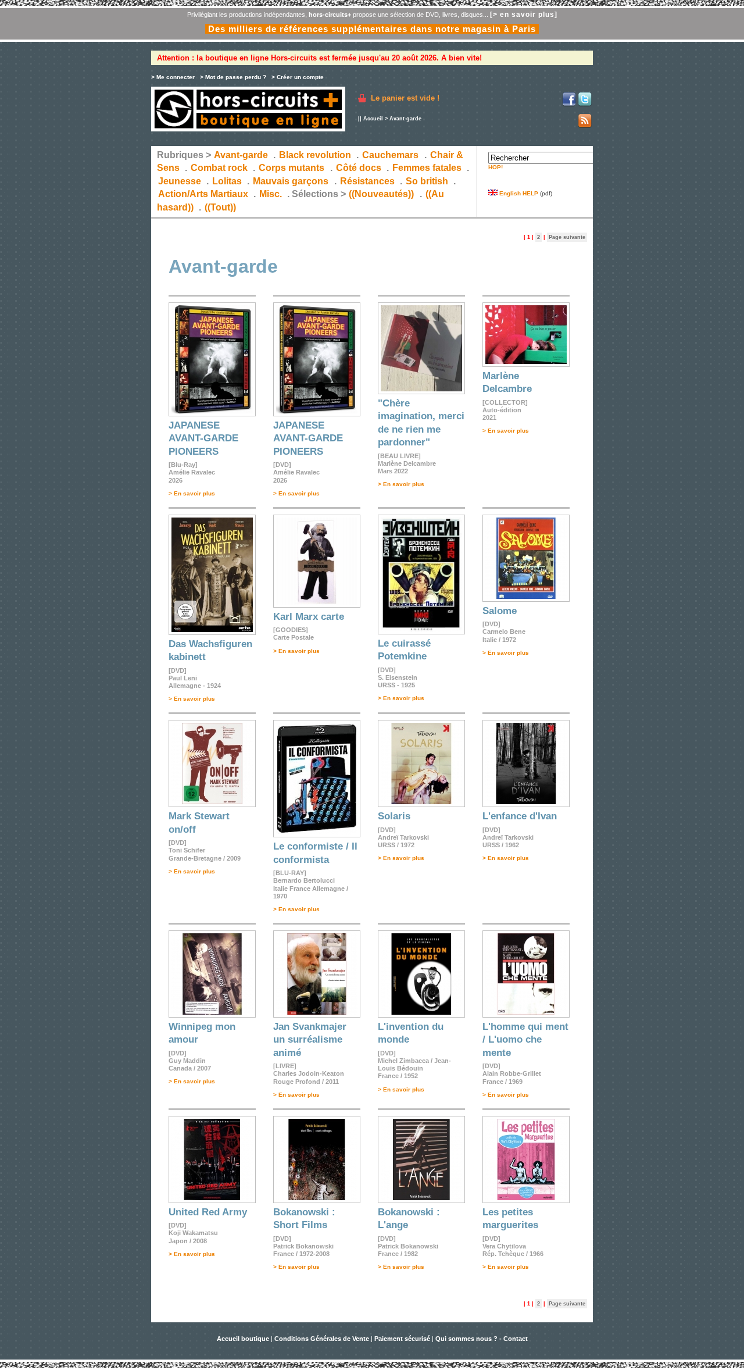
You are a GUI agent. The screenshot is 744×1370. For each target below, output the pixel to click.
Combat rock (219, 168)
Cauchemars (390, 155)
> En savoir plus (192, 493)
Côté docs (358, 168)
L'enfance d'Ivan (519, 816)
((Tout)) (220, 207)
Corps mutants (293, 168)
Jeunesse (179, 181)
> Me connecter (173, 77)
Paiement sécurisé (402, 1338)
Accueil (373, 119)
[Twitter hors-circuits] (585, 104)
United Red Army (208, 1212)
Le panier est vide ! (405, 98)
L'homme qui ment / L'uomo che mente (525, 1039)
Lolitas (227, 181)
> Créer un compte (297, 77)
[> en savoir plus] (523, 14)
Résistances (367, 181)
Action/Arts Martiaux (203, 194)
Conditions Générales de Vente (321, 1338)
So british (427, 181)
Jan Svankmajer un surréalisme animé (309, 1039)
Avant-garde (241, 155)
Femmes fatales (427, 168)
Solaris (394, 816)
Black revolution (315, 155)
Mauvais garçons (290, 181)
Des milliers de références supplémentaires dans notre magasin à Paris (372, 29)
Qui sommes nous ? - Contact (481, 1338)
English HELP (518, 193)
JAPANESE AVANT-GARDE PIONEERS (203, 438)
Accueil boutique (244, 1338)
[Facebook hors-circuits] (569, 104)
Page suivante (567, 237)
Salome (499, 610)
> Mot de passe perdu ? (233, 77)
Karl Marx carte (308, 616)
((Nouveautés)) (381, 194)
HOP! (495, 167)
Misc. (270, 194)
